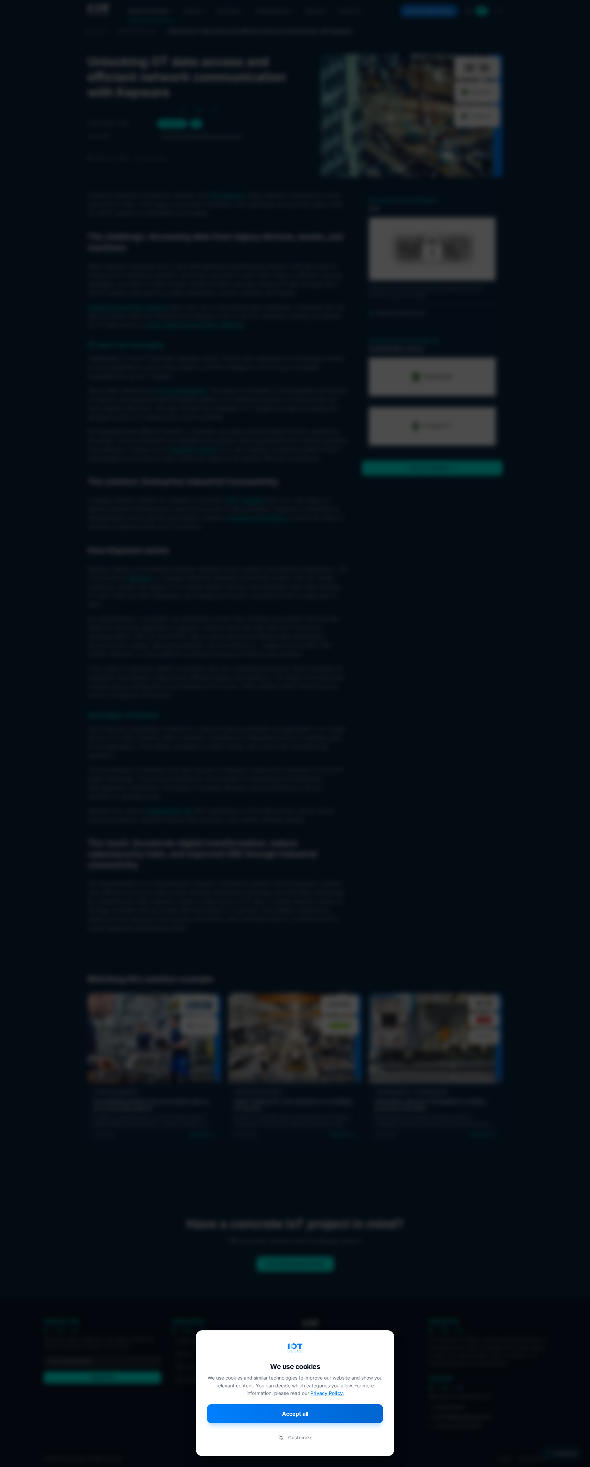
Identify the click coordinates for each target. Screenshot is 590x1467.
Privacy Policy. (327, 1393)
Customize (300, 1437)
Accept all (295, 1413)
